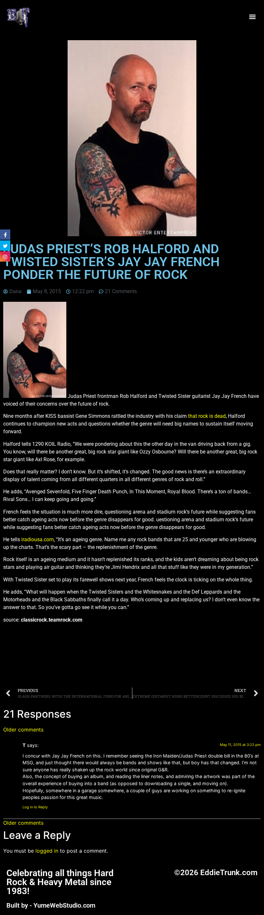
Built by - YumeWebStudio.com (50, 905)
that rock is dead (207, 416)
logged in (46, 851)
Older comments (23, 729)
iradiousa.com (37, 539)
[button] (252, 17)
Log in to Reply (35, 807)
